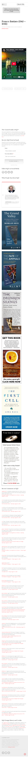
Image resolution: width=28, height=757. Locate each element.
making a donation (11, 747)
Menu (5, 4)
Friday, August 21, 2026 (16, 559)
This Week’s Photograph (6, 559)
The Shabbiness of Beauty (7, 88)
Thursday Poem (5, 571)
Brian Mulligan (4, 616)
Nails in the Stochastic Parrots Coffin (8, 627)
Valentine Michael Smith (6, 632)
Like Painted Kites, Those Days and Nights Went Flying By (12, 643)
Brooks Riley (4, 555)
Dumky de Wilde (22, 727)
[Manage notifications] (25, 754)
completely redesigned (6, 723)
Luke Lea (3, 678)
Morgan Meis (5, 28)
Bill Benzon (4, 585)
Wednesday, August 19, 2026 (7, 612)
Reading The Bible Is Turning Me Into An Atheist (11, 495)
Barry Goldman (4, 593)
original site (5, 722)
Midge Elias (4, 641)
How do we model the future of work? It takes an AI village (12, 541)
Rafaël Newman (5, 695)
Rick (2, 568)
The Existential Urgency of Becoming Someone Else (11, 635)
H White (3, 711)
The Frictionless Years (6, 503)
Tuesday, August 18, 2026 (6, 644)
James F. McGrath (5, 529)
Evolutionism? (4, 589)
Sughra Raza (4, 562)
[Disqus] (14, 107)
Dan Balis (23, 725)
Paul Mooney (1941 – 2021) (20, 88)
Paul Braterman (5, 687)
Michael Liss (4, 575)
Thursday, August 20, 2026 (13, 589)
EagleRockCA (4, 491)
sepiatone (4, 623)
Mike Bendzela (4, 546)
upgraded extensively (16, 725)
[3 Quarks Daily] (20, 5)
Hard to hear (4, 707)
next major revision (9, 726)
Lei (2, 500)
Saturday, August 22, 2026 (16, 503)
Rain (2, 537)
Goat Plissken (4, 607)
